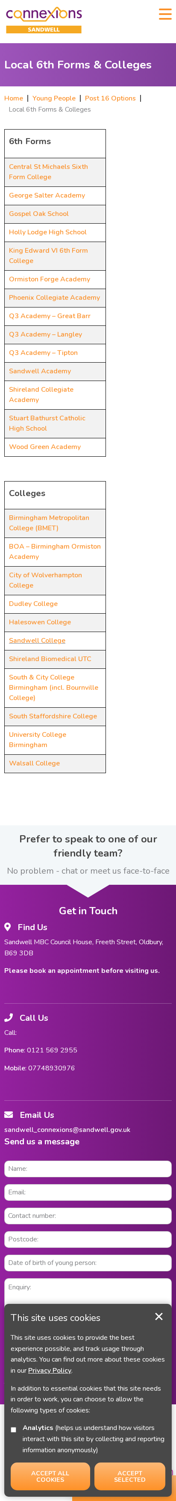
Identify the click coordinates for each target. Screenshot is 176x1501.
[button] (165, 13)
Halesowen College (40, 622)
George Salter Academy (47, 195)
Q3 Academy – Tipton (43, 353)
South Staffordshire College (53, 716)
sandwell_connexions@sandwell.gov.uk (67, 1130)
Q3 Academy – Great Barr (50, 316)
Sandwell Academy (40, 371)
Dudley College (33, 604)
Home (13, 98)
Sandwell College (37, 640)
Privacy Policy (49, 1370)
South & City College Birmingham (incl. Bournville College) (53, 688)
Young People (54, 98)
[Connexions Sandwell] (44, 21)
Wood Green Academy (45, 447)
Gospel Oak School (39, 214)
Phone (14, 1050)
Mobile (14, 1068)
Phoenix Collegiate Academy (54, 297)
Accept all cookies (50, 1476)
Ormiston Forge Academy (49, 279)
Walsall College (34, 763)
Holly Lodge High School (48, 232)
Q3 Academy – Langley (45, 334)
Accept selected (159, 1316)
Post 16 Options (110, 98)
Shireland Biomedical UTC (50, 659)
